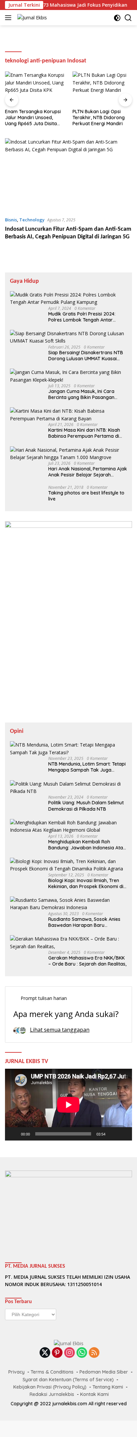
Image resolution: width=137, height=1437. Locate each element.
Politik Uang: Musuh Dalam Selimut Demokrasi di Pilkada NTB (86, 806)
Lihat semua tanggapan (59, 1029)
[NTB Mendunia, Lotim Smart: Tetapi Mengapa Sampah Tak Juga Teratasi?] (68, 748)
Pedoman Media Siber (103, 1372)
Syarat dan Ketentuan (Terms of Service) (68, 1380)
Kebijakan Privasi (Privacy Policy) (49, 1387)
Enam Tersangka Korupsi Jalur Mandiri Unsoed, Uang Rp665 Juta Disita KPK (33, 118)
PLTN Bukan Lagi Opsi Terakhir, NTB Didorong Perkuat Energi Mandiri (98, 118)
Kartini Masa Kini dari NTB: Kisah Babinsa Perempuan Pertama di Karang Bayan (84, 433)
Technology (32, 220)
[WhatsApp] (81, 1353)
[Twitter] (45, 1353)
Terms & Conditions (52, 1372)
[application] (68, 1105)
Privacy (16, 1372)
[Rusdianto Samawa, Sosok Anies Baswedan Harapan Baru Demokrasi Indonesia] (68, 903)
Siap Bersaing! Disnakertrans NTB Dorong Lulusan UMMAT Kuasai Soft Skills (85, 356)
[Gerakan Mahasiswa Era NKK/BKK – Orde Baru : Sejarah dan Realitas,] (68, 942)
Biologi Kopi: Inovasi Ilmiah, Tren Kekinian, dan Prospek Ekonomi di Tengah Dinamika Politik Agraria (85, 883)
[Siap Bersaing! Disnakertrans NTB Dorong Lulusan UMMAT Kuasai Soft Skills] (68, 337)
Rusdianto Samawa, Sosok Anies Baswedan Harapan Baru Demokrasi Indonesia (84, 922)
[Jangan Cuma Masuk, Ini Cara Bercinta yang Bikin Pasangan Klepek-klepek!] (68, 376)
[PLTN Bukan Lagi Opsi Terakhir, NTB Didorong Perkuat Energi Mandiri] (102, 88)
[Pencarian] (128, 17)
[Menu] (9, 17)
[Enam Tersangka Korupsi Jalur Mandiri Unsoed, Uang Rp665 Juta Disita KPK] (35, 88)
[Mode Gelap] (117, 17)
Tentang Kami (107, 1387)
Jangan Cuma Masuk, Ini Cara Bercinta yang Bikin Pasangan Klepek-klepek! (81, 394)
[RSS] (94, 1353)
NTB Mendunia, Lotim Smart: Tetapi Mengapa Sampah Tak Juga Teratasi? (87, 767)
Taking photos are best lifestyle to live (86, 496)
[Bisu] (112, 1134)
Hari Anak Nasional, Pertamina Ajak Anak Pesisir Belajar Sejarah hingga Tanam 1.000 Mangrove (87, 472)
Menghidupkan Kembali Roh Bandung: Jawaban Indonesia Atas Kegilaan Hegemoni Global (86, 845)
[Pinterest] (57, 1353)
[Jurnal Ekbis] (31, 17)
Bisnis (11, 220)
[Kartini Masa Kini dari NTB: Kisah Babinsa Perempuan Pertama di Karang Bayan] (68, 414)
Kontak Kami (94, 1394)
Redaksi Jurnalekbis (52, 1394)
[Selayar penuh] (123, 1134)
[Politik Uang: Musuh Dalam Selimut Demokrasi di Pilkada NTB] (68, 787)
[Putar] (13, 1134)
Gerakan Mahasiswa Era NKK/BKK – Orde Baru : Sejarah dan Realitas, (87, 961)
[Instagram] (69, 1353)
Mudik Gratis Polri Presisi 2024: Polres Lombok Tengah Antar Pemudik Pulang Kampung (81, 317)
